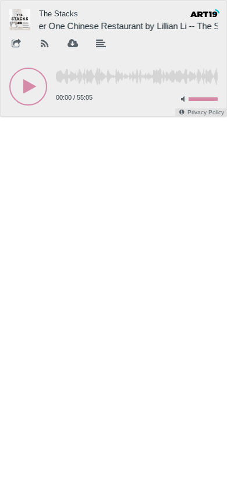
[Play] (28, 87)
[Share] (16, 44)
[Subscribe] (45, 44)
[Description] (101, 44)
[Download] (73, 44)
